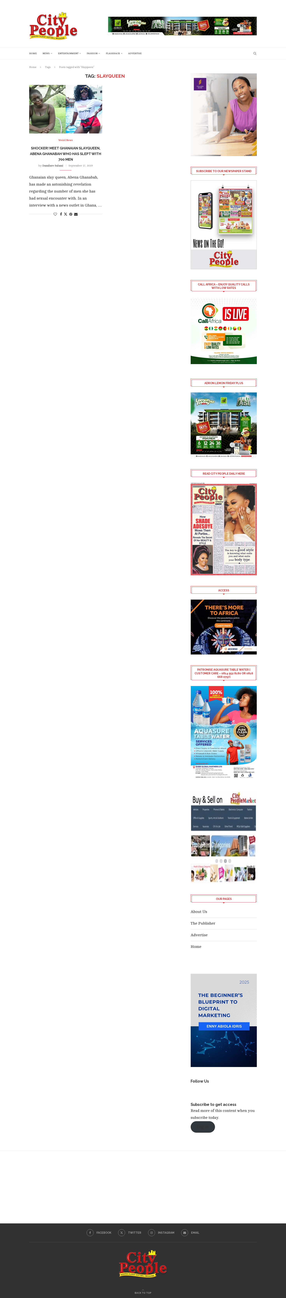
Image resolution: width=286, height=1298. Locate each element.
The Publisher (203, 923)
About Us (199, 911)
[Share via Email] (76, 214)
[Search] (255, 53)
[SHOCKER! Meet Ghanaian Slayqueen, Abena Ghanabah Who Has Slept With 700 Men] (65, 109)
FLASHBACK (113, 53)
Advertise (135, 53)
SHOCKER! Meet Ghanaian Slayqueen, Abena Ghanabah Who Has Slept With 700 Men (65, 153)
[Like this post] (55, 214)
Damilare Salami (52, 165)
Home (33, 53)
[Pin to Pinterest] (70, 214)
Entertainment (68, 53)
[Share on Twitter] (65, 214)
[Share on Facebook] (61, 214)
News (46, 53)
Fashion (92, 53)
